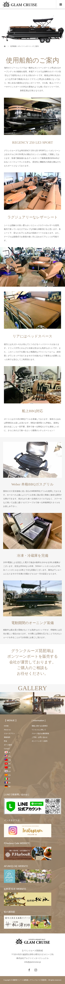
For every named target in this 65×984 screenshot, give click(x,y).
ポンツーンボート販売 (39, 741)
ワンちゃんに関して (39, 730)
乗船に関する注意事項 (39, 726)
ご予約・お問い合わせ (39, 737)
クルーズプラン (9, 733)
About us (7, 730)
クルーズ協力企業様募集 (40, 733)
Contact (7, 748)
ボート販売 (8, 745)
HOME (6, 726)
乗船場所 (7, 737)
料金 (5, 741)
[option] (16, 703)
